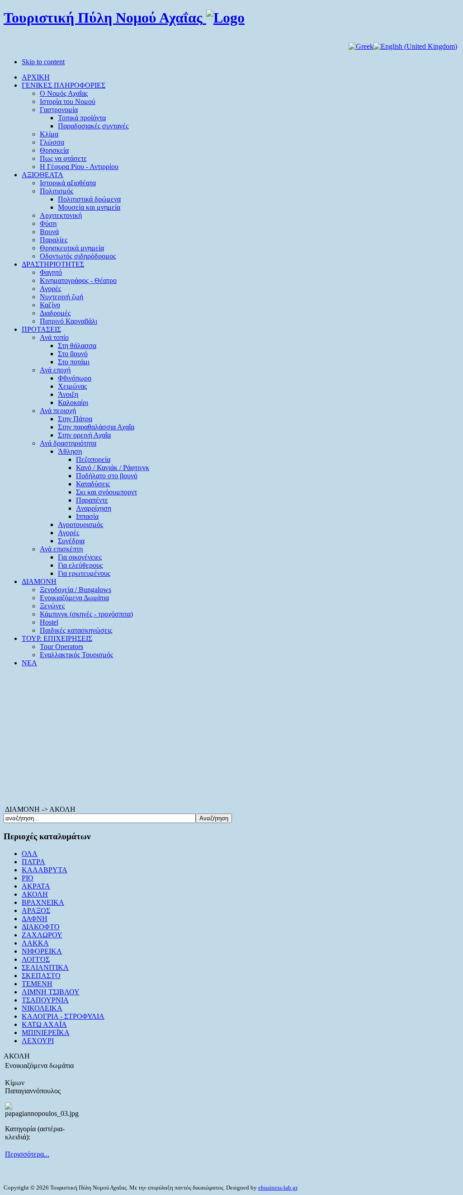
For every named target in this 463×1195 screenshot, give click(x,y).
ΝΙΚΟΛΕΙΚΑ (42, 1008)
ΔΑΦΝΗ (34, 918)
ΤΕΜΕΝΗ (37, 984)
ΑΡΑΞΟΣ (36, 910)
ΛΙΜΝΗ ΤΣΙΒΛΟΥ (51, 992)
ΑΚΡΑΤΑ (36, 886)
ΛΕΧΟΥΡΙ (38, 1040)
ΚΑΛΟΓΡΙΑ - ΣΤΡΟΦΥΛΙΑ (63, 1016)
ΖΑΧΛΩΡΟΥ (42, 935)
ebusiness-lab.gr (277, 1187)
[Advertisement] (231, 737)
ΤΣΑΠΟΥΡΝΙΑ (45, 1000)
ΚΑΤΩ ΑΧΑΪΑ (44, 1024)
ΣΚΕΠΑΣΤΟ (41, 975)
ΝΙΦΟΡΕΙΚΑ (42, 951)
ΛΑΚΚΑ (35, 943)
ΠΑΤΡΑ (33, 862)
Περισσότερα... (27, 1154)
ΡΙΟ (27, 878)
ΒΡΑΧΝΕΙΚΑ (43, 902)
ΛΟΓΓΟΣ (36, 959)
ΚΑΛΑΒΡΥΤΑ (44, 870)
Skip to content (43, 62)
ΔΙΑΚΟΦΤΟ (41, 927)
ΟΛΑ (30, 853)
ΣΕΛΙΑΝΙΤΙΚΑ (45, 967)
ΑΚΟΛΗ (35, 894)
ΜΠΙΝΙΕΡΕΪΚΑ (46, 1032)
